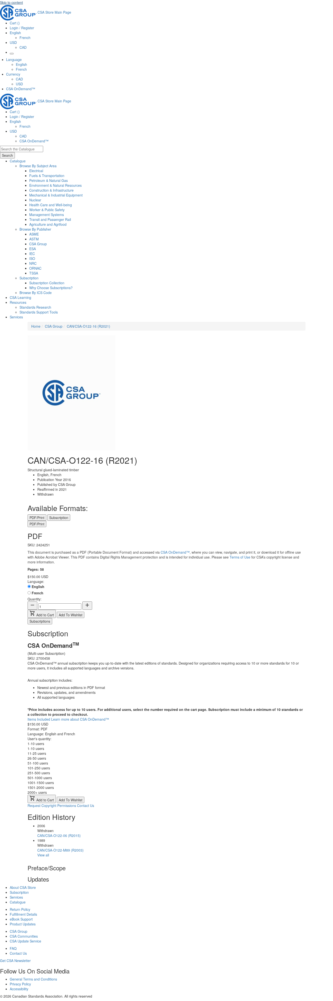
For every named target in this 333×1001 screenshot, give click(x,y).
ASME (34, 234)
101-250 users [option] (39, 767)
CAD (23, 47)
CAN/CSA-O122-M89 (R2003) (60, 850)
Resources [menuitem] (18, 302)
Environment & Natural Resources (55, 185)
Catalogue (18, 902)
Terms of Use (240, 557)
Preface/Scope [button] (47, 868)
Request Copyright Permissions (52, 805)
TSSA (33, 273)
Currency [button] (13, 74)
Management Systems (46, 214)
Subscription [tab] (58, 517)
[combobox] (21, 149)
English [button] (15, 32)
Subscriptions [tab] (39, 621)
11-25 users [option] (37, 753)
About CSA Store (23, 887)
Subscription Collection (46, 282)
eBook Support (21, 919)
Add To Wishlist (70, 614)
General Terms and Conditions (33, 979)
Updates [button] (38, 879)
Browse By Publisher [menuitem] (35, 229)
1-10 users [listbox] (36, 743)
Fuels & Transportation (46, 175)
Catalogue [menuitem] (18, 160)
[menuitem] (181, 170)
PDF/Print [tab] (36, 517)
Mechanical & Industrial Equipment (56, 195)
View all (43, 855)
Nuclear (35, 199)
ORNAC (35, 268)
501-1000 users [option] (40, 777)
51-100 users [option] (38, 763)
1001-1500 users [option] (41, 782)
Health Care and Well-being (50, 204)
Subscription (19, 892)
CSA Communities (24, 936)
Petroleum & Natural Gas (48, 180)
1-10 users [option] (36, 748)
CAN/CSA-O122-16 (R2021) (88, 326)
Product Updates (23, 924)
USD (13, 42)
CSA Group (38, 243)
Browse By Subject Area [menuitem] (38, 165)
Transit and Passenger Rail (50, 219)
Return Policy (20, 909)
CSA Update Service (25, 941)
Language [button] (14, 59)
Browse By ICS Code (36, 292)
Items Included (39, 719)
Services (16, 897)
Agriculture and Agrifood (48, 224)
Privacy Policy (20, 983)
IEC (32, 253)
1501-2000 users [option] (41, 787)
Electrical (36, 170)
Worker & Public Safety (47, 209)
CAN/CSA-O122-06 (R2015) (59, 835)
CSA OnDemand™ (20, 88)
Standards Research (35, 307)
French (25, 37)
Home (35, 326)
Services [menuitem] (16, 316)
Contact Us (85, 805)
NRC (33, 263)
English (21, 64)
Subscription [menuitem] (29, 277)
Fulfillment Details (23, 914)
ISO (32, 258)
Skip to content (11, 2)
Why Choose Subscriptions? (51, 287)
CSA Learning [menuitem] (20, 297)
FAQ (13, 948)
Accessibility (19, 988)
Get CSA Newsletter (15, 960)
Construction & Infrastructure (51, 190)
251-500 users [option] (39, 772)
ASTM (34, 238)
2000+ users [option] (37, 792)
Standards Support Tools (39, 312)
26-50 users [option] (37, 758)
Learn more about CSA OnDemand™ (80, 719)
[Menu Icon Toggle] (12, 53)
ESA (32, 248)
